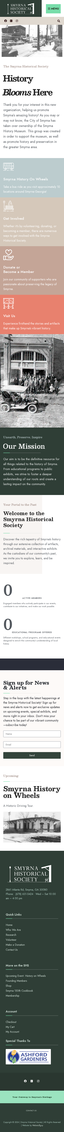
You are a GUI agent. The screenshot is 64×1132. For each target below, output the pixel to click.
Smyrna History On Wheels (25, 179)
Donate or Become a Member (18, 269)
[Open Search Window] (59, 21)
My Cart (10, 1027)
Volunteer (11, 940)
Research (11, 935)
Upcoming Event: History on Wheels (26, 976)
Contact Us (12, 950)
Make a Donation (15, 945)
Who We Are (13, 930)
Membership (12, 996)
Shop (8, 986)
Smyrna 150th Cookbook (19, 991)
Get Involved (13, 218)
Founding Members (16, 981)
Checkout (11, 1022)
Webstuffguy (37, 1125)
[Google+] (11, 21)
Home (9, 925)
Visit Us (9, 315)
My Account (12, 1032)
